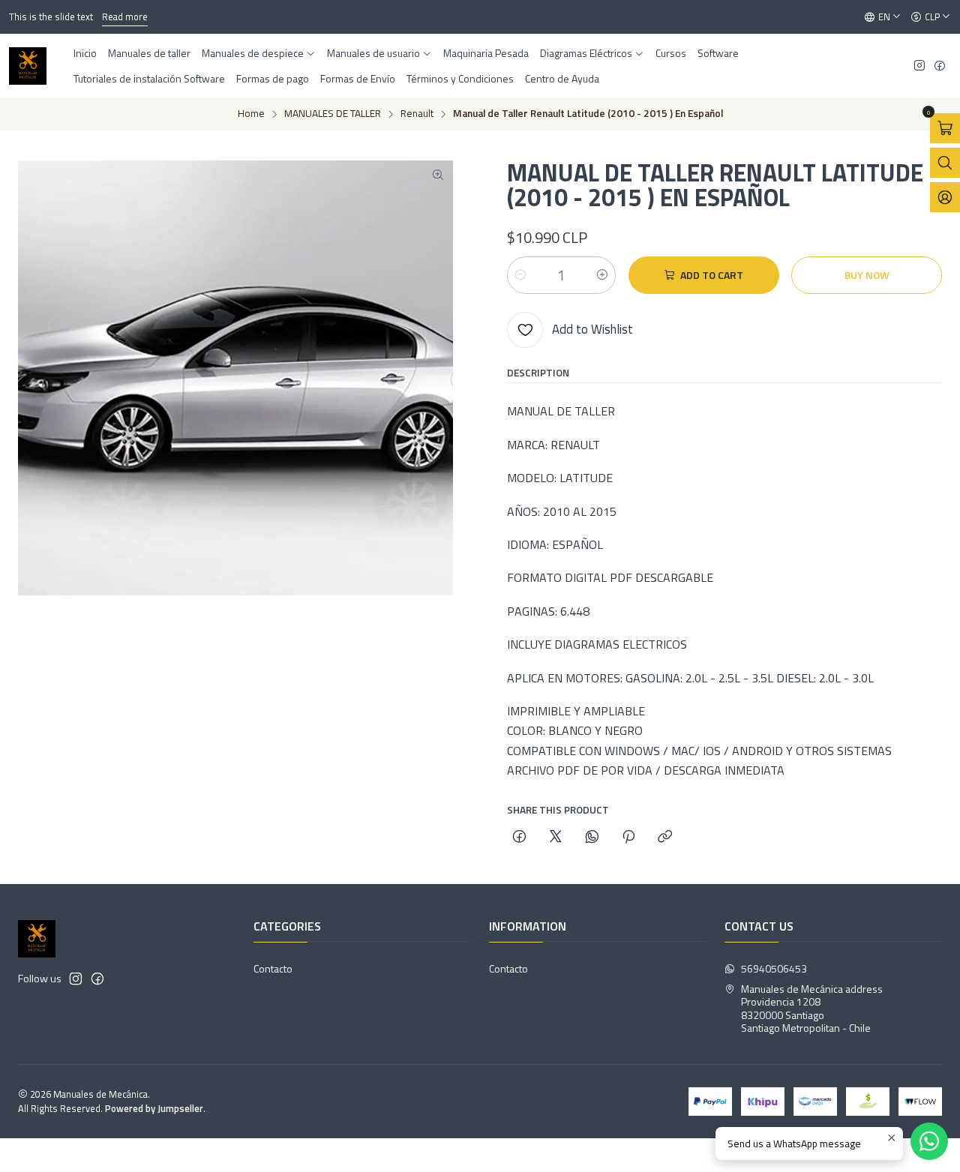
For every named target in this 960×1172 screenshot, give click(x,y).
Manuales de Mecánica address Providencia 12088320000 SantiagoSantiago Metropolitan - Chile (812, 1008)
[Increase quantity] (602, 275)
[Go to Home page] (27, 66)
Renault (417, 114)
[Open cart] (945, 128)
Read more (125, 16)
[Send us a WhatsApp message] (929, 1141)
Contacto (273, 968)
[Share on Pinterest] (628, 837)
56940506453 (774, 968)
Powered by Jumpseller (154, 1108)
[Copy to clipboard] (664, 837)
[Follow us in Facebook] (939, 66)
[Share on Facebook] (519, 837)
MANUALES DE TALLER (332, 114)
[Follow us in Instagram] (919, 66)
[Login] (945, 197)
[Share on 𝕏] (555, 837)
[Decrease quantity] (520, 275)
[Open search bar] (945, 163)
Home (251, 114)
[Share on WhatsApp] (592, 837)
